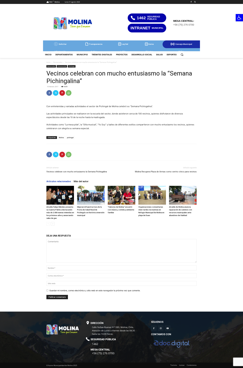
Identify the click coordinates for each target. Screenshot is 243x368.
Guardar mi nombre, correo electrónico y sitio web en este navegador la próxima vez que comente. (94, 290)
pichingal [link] (70, 137)
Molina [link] (61, 137)
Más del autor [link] (81, 181)
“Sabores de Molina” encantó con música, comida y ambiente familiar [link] (121, 210)
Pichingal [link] (72, 66)
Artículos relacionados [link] (58, 181)
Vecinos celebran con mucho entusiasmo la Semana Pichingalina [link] (76, 171)
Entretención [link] (62, 66)
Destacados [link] (57, 62)
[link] (239, 17)
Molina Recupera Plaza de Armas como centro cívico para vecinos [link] (166, 171)
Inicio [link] (48, 62)
